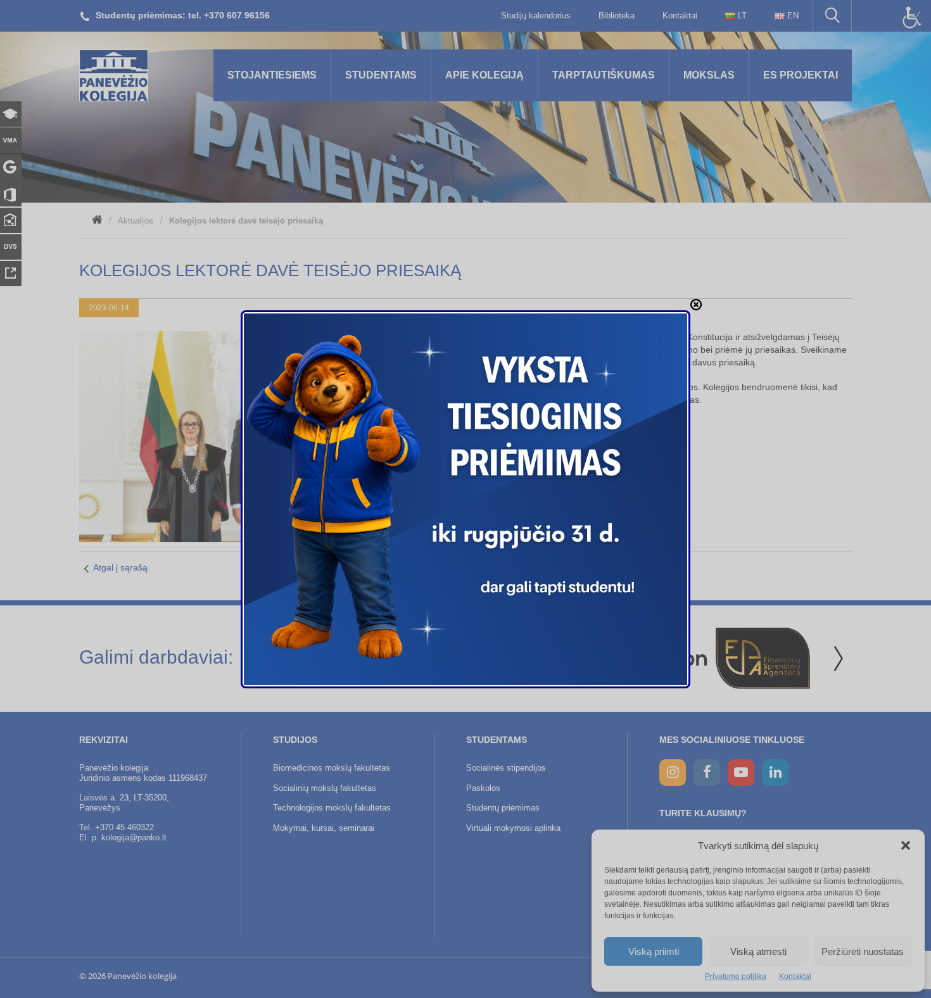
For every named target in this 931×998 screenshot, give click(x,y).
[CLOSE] (696, 304)
